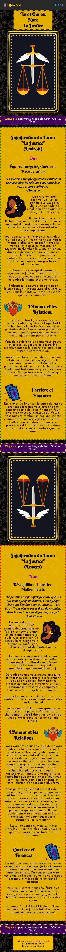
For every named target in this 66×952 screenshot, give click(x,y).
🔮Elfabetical (12, 5)
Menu (59, 5)
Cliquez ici (11, 119)
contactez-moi (41, 941)
